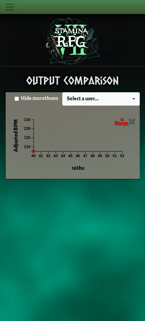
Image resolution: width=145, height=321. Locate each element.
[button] (101, 99)
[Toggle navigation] (10, 7)
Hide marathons (39, 98)
